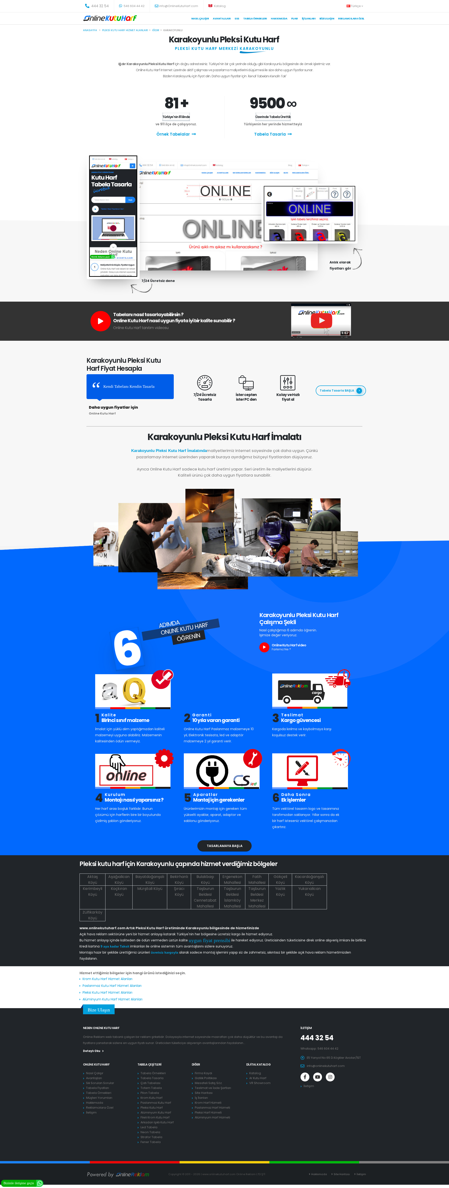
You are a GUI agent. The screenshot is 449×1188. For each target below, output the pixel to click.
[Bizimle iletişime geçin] (39, 1183)
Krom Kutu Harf (152, 1098)
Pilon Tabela (150, 1093)
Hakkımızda (279, 18)
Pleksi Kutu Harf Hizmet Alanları (107, 992)
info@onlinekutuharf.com (326, 1066)
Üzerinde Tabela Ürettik (273, 117)
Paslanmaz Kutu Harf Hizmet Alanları (112, 985)
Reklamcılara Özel (351, 18)
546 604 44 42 (134, 6)
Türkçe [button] (356, 6)
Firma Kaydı (203, 1073)
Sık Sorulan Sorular (100, 1083)
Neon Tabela (150, 1132)
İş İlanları (309, 18)
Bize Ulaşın (326, 18)
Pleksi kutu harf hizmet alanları (125, 30)
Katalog (219, 6)
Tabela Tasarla (270, 134)
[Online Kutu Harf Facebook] (305, 1077)
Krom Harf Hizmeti (208, 1103)
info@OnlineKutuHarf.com (178, 6)
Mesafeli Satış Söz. (208, 1083)
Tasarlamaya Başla (225, 846)
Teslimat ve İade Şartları (213, 1088)
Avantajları (222, 18)
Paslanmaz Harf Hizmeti (212, 1108)
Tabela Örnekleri (98, 1093)
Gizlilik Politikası (206, 1078)
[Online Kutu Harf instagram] (330, 1077)
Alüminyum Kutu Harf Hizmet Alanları (112, 999)
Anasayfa (90, 30)
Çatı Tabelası (150, 1083)
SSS (237, 18)
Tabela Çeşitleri (150, 1064)
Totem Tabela (151, 1088)
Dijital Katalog (258, 1064)
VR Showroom (260, 1083)
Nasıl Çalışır (200, 18)
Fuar (294, 18)
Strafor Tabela (151, 1137)
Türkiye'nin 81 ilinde (176, 117)
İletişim (91, 1112)
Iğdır (155, 30)
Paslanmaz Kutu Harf (156, 1103)
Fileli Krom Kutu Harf (155, 1117)
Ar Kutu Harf (257, 1078)
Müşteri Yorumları (99, 1098)
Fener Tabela (151, 1142)
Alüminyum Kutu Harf (156, 1112)
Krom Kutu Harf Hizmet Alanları (107, 979)
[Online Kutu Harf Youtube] (317, 1077)
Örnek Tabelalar (173, 134)
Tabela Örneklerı (255, 18)
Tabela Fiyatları (97, 1088)
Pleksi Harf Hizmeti (208, 1112)
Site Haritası (204, 1093)
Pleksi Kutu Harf (152, 1108)
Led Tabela (149, 1127)
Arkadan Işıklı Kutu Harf (157, 1122)
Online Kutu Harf (96, 1064)
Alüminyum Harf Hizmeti (212, 1117)
